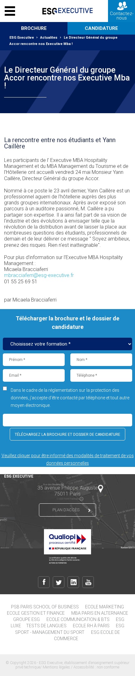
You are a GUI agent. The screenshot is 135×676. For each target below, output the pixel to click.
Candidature (101, 28)
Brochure (34, 28)
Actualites (48, 38)
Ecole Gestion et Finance (36, 613)
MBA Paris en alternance (99, 613)
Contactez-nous (121, 16)
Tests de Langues (46, 625)
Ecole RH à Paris (91, 625)
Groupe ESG (26, 619)
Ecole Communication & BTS (78, 619)
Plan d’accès (65, 509)
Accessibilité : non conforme (96, 667)
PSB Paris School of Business (45, 606)
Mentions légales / (58, 667)
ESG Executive (21, 38)
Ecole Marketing (104, 606)
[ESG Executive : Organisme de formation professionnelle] (67, 11)
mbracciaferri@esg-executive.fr (39, 275)
